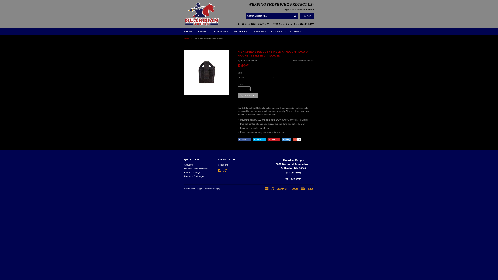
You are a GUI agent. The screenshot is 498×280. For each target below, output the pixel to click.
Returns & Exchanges (194, 176)
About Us (188, 164)
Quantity (241, 84)
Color (240, 72)
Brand (188, 31)
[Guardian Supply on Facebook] (220, 171)
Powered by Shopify (212, 188)
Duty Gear (239, 31)
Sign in (287, 9)
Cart (309, 16)
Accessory (277, 31)
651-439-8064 (293, 178)
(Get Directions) (293, 172)
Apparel (203, 31)
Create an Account (304, 9)
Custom (295, 31)
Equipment (258, 31)
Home (186, 38)
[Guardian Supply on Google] (225, 171)
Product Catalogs (192, 172)
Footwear (220, 31)
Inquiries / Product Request (196, 168)
